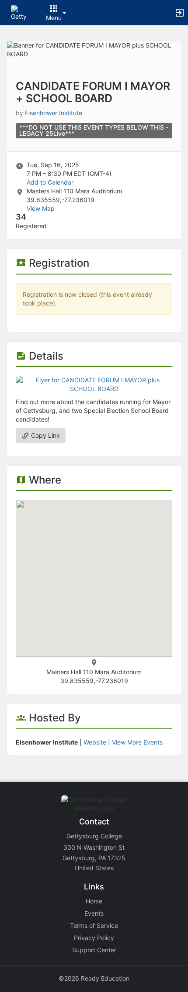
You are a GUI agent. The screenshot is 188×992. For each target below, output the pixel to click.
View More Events (137, 742)
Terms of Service (94, 925)
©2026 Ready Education (94, 978)
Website (95, 742)
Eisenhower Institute (53, 113)
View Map (41, 208)
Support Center (94, 950)
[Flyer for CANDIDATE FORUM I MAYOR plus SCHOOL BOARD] (94, 384)
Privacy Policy (94, 937)
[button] (18, 12)
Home (94, 901)
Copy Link (44, 435)
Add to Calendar (50, 182)
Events (94, 913)
